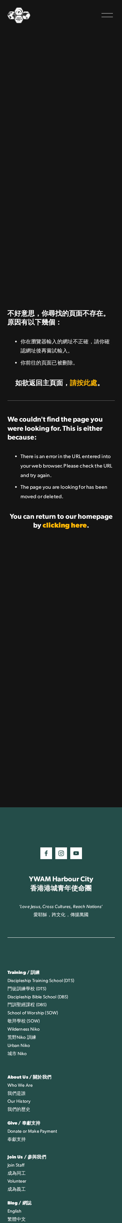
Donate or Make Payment (32, 1131)
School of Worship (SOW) (32, 1012)
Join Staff (16, 1165)
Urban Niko (18, 1045)
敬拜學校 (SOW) (23, 1020)
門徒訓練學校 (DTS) (27, 988)
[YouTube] (76, 853)
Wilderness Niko (23, 1029)
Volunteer (16, 1181)
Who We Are (20, 1085)
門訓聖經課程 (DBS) (27, 1004)
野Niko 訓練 (24, 1037)
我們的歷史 (19, 1109)
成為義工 (16, 1189)
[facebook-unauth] (46, 853)
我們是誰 (16, 1093)
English (14, 1211)
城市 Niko (17, 1053)
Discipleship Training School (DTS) (40, 980)
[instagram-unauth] (61, 853)
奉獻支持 (16, 1139)
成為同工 (16, 1173)
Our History (19, 1101)
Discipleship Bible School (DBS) (37, 996)
